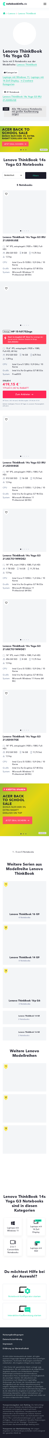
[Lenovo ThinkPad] (24, 1139)
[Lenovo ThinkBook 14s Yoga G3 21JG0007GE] (24, 711)
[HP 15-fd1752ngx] (24, 306)
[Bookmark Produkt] (6, 194)
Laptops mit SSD (36, 1249)
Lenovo (11, 13)
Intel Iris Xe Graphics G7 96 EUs (27, 493)
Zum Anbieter (13, 341)
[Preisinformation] (20, 384)
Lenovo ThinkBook (27, 13)
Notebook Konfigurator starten (24, 1296)
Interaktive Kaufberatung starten (24, 1315)
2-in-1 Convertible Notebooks (13, 1249)
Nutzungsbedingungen (13, 1334)
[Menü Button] (44, 3)
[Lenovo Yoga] (24, 1108)
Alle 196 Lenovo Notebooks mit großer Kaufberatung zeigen (27, 111)
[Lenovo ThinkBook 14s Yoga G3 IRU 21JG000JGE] (24, 212)
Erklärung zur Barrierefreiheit (16, 1348)
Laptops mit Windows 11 (16, 77)
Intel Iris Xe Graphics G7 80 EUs (27, 268)
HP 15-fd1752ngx (21, 331)
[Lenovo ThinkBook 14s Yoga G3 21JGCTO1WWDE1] (24, 620)
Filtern (36, 175)
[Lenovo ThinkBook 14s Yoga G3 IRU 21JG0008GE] (24, 437)
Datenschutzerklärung (12, 1339)
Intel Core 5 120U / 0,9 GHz (25, 364)
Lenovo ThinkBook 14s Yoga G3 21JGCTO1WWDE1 (22, 647)
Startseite (4, 13)
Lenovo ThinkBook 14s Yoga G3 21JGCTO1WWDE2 (22, 557)
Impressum (8, 1344)
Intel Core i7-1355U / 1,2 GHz (26, 487)
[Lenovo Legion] (24, 1077)
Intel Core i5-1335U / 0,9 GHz (26, 262)
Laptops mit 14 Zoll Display (36, 1229)
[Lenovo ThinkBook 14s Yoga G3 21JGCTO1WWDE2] (24, 530)
